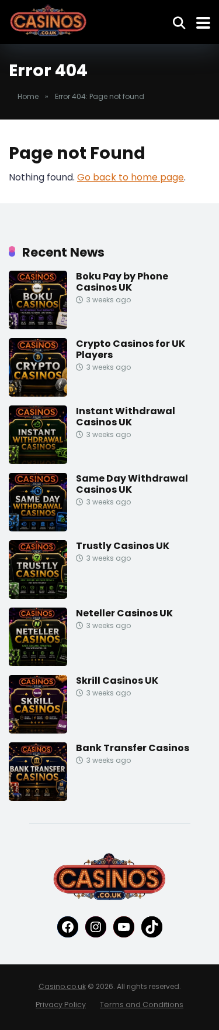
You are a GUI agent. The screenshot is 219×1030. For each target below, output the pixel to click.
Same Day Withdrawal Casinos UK (132, 484)
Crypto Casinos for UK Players (130, 349)
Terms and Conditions (141, 1004)
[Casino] (48, 20)
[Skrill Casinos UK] (38, 730)
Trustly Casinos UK (122, 545)
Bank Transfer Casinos (132, 748)
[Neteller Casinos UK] (38, 663)
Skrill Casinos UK (117, 680)
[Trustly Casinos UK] (38, 595)
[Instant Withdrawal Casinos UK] (38, 461)
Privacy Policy (61, 1004)
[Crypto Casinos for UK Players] (38, 393)
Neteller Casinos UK (124, 613)
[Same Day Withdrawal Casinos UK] (38, 528)
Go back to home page (130, 177)
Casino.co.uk (62, 986)
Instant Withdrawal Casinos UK (125, 416)
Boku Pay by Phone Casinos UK (122, 282)
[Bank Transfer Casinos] (38, 797)
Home (28, 96)
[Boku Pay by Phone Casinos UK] (38, 326)
